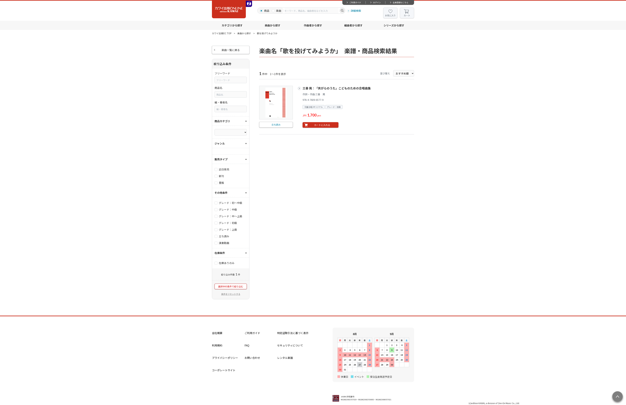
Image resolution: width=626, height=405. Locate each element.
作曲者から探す (313, 25)
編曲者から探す (353, 25)
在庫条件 (220, 253)
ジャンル (220, 143)
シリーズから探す (394, 25)
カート (407, 15)
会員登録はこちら (400, 2)
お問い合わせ (252, 358)
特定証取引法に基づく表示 (292, 333)
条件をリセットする (230, 294)
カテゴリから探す (232, 25)
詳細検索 (356, 11)
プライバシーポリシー (225, 358)
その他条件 (221, 193)
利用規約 (217, 345)
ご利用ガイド (355, 2)
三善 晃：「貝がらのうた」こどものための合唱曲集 (337, 88)
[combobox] (311, 10)
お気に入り (390, 15)
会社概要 (217, 333)
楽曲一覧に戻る (231, 50)
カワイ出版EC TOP (221, 33)
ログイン (377, 2)
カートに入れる (322, 125)
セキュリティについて (290, 345)
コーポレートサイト (223, 370)
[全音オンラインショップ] (249, 4)
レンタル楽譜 (285, 358)
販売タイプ (221, 159)
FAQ (247, 345)
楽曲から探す (272, 25)
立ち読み (276, 124)
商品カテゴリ (222, 121)
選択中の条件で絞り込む (230, 286)
